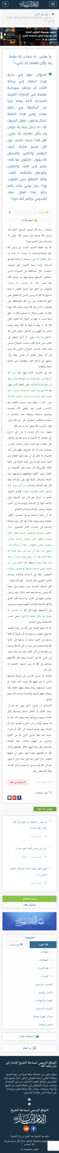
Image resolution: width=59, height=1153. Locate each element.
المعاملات (43, 960)
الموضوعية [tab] (15, 945)
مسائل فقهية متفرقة (42, 1017)
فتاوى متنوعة (45, 1024)
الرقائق (24, 857)
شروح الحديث (41, 782)
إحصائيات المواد (27, 1036)
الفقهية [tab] (42, 945)
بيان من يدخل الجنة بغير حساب (31, 848)
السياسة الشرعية (44, 1009)
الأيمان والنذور (45, 993)
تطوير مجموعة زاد (29, 1149)
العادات (44, 976)
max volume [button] (47, 212)
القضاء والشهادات (43, 1001)
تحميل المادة (27, 220)
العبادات (44, 952)
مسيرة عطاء (29, 905)
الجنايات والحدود (43, 985)
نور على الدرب (41, 14)
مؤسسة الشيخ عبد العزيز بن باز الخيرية (29, 1136)
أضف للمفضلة (42, 793)
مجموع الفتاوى (29, 898)
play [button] (10, 212)
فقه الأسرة (43, 968)
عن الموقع (28, 1048)
